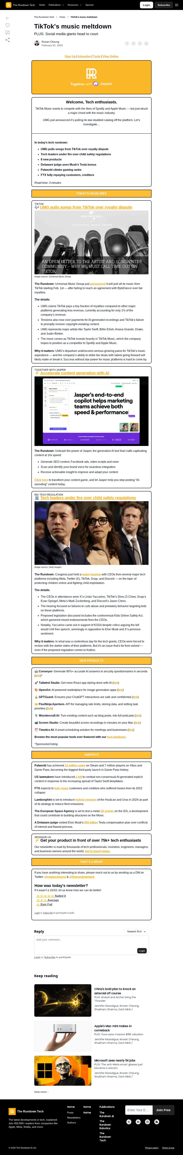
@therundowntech (82, 876)
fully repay (61, 788)
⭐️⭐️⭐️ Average (47, 900)
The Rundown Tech (44, 17)
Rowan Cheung (50, 41)
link (37, 675)
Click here (41, 479)
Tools (96, 56)
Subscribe (164, 5)
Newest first (134, 931)
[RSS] (157, 1122)
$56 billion (91, 822)
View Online (110, 56)
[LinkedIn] (138, 1122)
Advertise (84, 56)
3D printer (107, 811)
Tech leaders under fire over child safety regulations (88, 498)
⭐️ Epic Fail (44, 904)
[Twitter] (129, 1122)
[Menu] (176, 4)
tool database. (116, 736)
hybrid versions (86, 799)
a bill (79, 776)
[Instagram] (147, 1122)
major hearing (91, 574)
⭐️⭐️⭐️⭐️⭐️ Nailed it (51, 895)
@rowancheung (55, 876)
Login (146, 5)
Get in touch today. (97, 851)
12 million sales (75, 765)
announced (98, 283)
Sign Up (70, 56)
